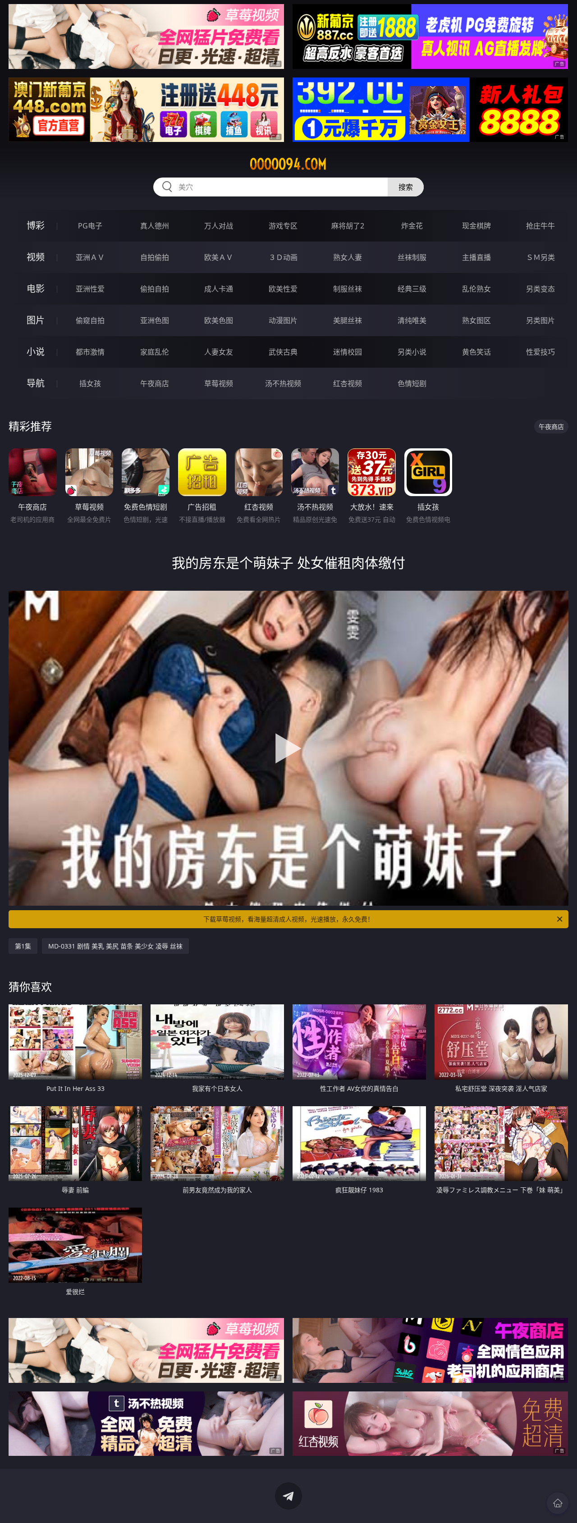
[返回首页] (557, 1503)
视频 (36, 257)
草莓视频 (218, 383)
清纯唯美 (412, 320)
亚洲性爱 (90, 289)
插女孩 (90, 383)
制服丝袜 (347, 289)
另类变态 (540, 289)
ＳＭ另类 (540, 257)
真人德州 (154, 226)
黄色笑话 (476, 352)
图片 (36, 320)
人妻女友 (218, 352)
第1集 (23, 946)
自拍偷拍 (154, 257)
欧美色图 (218, 320)
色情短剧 (412, 383)
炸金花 (412, 226)
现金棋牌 (476, 226)
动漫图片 (283, 320)
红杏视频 (347, 383)
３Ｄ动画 (283, 257)
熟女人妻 (347, 257)
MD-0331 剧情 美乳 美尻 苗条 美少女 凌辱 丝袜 (115, 946)
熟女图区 (476, 320)
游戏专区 (283, 226)
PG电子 (90, 226)
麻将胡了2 (347, 226)
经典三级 (412, 289)
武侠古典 (283, 352)
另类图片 (540, 320)
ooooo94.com (288, 164)
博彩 (36, 225)
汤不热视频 (283, 383)
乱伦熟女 (476, 289)
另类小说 (412, 352)
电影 (36, 289)
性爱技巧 (540, 352)
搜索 (405, 187)
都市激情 (90, 352)
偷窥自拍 (90, 320)
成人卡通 (218, 289)
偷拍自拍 (154, 289)
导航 (36, 383)
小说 (36, 352)
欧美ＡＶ (218, 257)
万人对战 (218, 226)
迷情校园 (347, 352)
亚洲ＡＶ (90, 257)
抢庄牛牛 (540, 226)
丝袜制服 (412, 257)
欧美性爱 (283, 289)
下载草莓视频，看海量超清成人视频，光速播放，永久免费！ (288, 919)
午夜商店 (154, 383)
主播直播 (476, 257)
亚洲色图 (154, 320)
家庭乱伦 (154, 352)
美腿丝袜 (347, 320)
